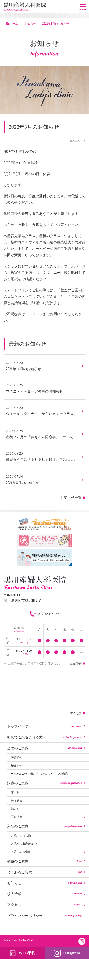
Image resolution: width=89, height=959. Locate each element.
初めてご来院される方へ (44, 737)
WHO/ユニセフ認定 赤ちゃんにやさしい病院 (39, 773)
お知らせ (44, 883)
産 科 (15, 792)
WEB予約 (27, 953)
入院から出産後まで (24, 843)
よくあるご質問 (44, 872)
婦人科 (15, 808)
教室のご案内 (44, 861)
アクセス (44, 904)
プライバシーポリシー (44, 915)
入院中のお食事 (21, 851)
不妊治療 (16, 816)
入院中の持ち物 (21, 835)
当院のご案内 (44, 748)
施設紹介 (16, 765)
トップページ (44, 726)
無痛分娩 (16, 800)
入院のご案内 (44, 826)
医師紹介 (16, 757)
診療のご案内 (44, 783)
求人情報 (44, 894)
